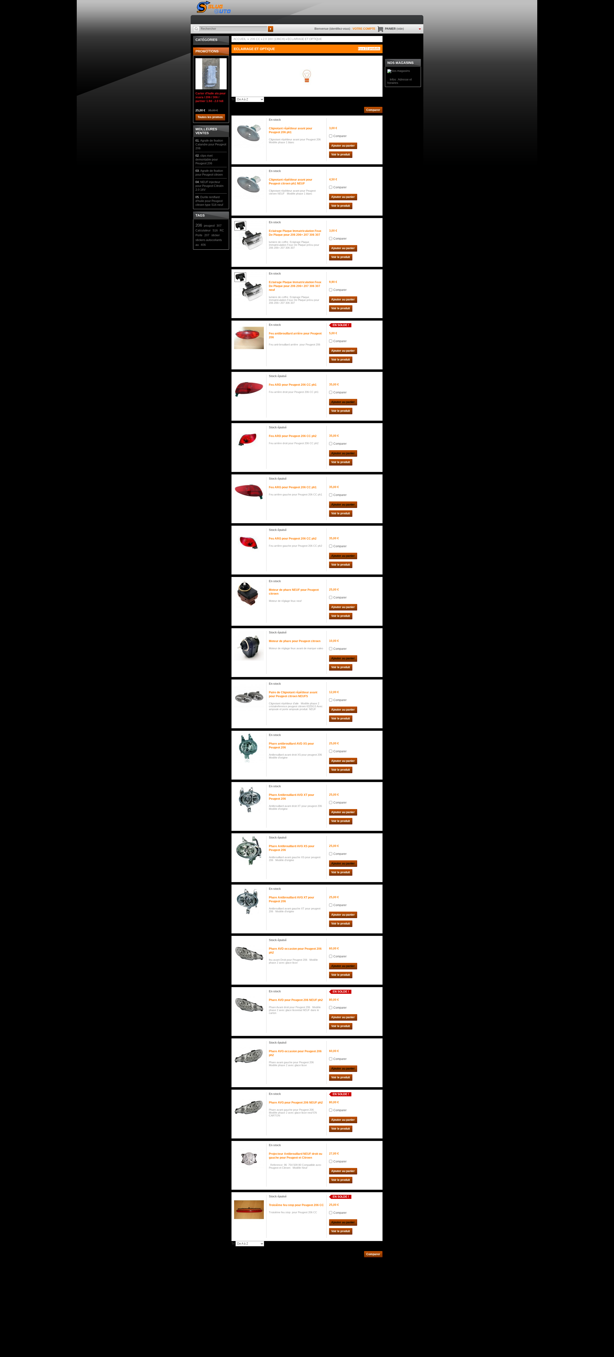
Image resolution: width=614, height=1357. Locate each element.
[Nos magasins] (398, 71)
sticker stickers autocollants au (208, 240)
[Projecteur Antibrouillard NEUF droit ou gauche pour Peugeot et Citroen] (249, 1158)
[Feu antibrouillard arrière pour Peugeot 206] (249, 338)
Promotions (206, 51)
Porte (198, 235)
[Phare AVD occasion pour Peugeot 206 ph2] (249, 953)
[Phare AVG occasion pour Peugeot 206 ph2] (249, 1056)
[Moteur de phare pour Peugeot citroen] (249, 646)
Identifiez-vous (339, 28)
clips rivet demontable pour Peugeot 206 (206, 159)
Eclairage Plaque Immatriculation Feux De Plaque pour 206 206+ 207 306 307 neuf (295, 286)
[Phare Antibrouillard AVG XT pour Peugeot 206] (249, 902)
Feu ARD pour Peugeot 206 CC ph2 (293, 436)
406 (203, 245)
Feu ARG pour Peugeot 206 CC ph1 (293, 487)
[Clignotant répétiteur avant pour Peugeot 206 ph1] (249, 133)
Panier (394, 28)
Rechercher (270, 29)
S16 (215, 230)
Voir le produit (340, 154)
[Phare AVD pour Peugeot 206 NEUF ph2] (249, 1004)
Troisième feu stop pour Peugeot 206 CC (296, 1205)
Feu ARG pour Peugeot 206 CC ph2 (293, 538)
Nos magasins (400, 63)
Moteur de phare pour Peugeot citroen (294, 641)
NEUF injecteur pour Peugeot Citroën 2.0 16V (209, 185)
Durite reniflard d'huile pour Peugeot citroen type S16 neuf (209, 201)
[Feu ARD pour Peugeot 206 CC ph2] (249, 440)
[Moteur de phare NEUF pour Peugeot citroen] (249, 594)
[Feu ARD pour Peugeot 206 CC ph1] (249, 389)
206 (198, 225)
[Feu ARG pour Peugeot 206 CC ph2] (249, 543)
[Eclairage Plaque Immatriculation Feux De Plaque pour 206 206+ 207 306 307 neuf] (249, 287)
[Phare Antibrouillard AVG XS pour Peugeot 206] (249, 851)
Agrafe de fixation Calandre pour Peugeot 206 (210, 144)
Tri (233, 99)
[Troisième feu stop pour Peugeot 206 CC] (249, 1210)
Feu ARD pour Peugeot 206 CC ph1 (293, 384)
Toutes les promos (210, 117)
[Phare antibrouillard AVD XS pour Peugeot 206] (249, 748)
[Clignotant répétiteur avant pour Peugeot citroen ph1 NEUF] (249, 184)
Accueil (239, 39)
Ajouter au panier (343, 145)
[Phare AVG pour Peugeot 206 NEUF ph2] (249, 1107)
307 (219, 225)
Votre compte (364, 28)
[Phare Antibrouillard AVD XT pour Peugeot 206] (249, 799)
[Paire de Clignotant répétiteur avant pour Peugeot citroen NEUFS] (249, 697)
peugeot (209, 225)
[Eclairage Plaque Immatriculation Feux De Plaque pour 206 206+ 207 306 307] (249, 235)
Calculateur (203, 230)
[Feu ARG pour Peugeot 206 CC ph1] (249, 492)
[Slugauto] (214, 7)
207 (206, 235)
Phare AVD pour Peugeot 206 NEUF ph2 (296, 1000)
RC (222, 230)
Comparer (340, 136)
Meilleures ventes (206, 131)
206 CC (255, 39)
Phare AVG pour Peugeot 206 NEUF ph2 (296, 1102)
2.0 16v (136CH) (274, 39)
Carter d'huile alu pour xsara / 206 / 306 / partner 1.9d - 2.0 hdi (210, 97)
